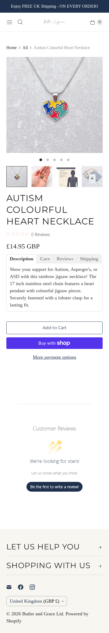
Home (11, 47)
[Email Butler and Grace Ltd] (12, 587)
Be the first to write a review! (54, 486)
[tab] (21, 258)
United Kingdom (34, 601)
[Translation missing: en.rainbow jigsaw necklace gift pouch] (92, 176)
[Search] (20, 22)
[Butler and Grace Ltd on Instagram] (35, 587)
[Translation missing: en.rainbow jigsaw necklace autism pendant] (16, 176)
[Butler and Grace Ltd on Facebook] (24, 587)
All (25, 47)
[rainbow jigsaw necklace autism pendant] (54, 105)
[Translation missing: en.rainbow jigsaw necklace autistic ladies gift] (41, 176)
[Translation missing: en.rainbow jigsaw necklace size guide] (67, 176)
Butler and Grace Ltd (42, 613)
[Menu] (9, 22)
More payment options (54, 357)
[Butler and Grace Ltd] (54, 22)
